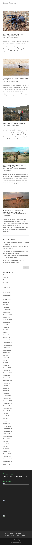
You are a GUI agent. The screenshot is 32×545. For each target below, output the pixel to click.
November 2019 (7, 403)
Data (24, 533)
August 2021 (6, 352)
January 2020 (7, 398)
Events (5, 280)
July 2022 (5, 325)
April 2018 (6, 449)
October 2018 (6, 433)
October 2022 (6, 317)
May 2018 (5, 446)
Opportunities (7, 287)
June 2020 (6, 388)
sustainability (22, 168)
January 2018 (7, 456)
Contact (23, 535)
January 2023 (7, 312)
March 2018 (6, 451)
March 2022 (6, 335)
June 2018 (6, 443)
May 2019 (5, 418)
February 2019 (7, 426)
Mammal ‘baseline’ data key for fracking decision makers (13, 211)
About (11, 533)
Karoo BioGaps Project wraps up (14, 124)
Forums (7, 535)
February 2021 (7, 368)
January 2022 (7, 340)
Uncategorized (7, 170)
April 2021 (6, 363)
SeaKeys (5, 290)
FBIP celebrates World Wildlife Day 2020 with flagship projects (14, 166)
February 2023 (7, 309)
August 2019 (6, 411)
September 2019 (7, 408)
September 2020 (7, 380)
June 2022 (6, 327)
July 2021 (5, 355)
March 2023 (6, 307)
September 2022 (7, 319)
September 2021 (7, 350)
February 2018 (7, 454)
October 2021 (6, 347)
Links (17, 535)
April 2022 (6, 332)
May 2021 (5, 360)
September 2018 (7, 436)
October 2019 (6, 406)
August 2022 (6, 322)
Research (18, 533)
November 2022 (7, 314)
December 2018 (7, 428)
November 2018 (7, 431)
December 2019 (7, 400)
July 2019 (5, 413)
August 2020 (6, 383)
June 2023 (6, 302)
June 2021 (6, 357)
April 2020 (6, 390)
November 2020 (7, 375)
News (16, 37)
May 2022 (5, 330)
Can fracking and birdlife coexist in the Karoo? (15, 79)
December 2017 (7, 459)
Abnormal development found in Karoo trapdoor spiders (14, 35)
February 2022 (7, 337)
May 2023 (5, 304)
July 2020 (5, 385)
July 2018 (5, 441)
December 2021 (7, 342)
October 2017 (6, 464)
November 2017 (7, 461)
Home (6, 533)
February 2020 (7, 395)
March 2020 (6, 393)
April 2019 (6, 421)
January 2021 (7, 370)
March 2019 (6, 423)
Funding (5, 282)
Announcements (7, 274)
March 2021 (6, 365)
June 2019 (6, 416)
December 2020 (7, 373)
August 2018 (6, 438)
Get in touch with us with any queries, (16, 476)
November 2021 (7, 345)
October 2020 (6, 378)
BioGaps (12, 37)
